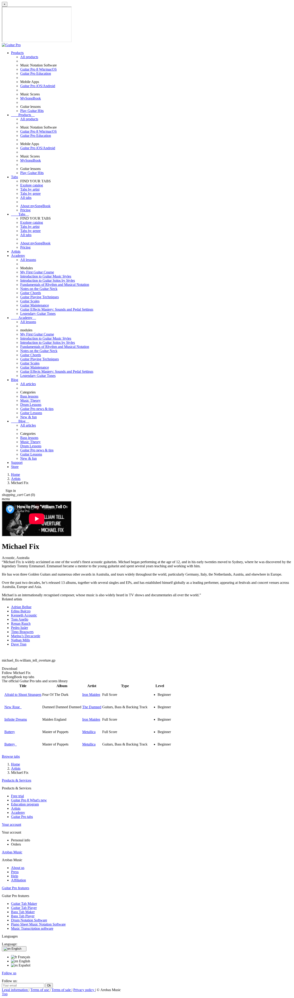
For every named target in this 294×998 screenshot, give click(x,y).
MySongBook (30, 98)
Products (17, 53)
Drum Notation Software (29, 920)
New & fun (28, 417)
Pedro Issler (19, 628)
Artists (15, 251)
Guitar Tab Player (24, 908)
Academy (18, 256)
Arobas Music (12, 852)
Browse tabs (11, 756)
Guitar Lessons (31, 413)
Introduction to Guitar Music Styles (45, 276)
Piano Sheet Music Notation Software (38, 924)
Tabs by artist (30, 189)
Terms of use (40, 990)
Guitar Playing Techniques (39, 297)
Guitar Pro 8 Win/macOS (38, 69)
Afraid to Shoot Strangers (22, 695)
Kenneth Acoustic (24, 615)
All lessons (28, 260)
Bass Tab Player (22, 916)
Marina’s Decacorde (25, 636)
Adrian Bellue (21, 607)
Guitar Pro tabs (22, 817)
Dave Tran (18, 644)
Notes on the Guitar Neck (38, 289)
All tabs (25, 198)
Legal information (15, 990)
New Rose (13, 707)
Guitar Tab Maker (24, 904)
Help (14, 876)
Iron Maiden (91, 695)
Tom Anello (19, 619)
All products (29, 57)
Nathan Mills (20, 640)
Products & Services (16, 780)
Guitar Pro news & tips (37, 409)
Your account (11, 824)
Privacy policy (84, 990)
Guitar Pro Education (35, 73)
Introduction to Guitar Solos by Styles (47, 280)
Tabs (14, 177)
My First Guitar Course (37, 272)
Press (15, 872)
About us (17, 868)
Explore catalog (31, 185)
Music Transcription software (32, 928)
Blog (14, 380)
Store (15, 467)
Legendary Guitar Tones (38, 313)
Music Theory (30, 400)
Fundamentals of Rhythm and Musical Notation (54, 285)
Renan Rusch (21, 623)
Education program (25, 804)
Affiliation (18, 880)
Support (17, 463)
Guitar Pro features (15, 888)
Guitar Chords (30, 293)
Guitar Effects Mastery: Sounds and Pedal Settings (56, 309)
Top (5, 994)
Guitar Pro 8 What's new (29, 800)
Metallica (89, 732)
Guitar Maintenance (34, 305)
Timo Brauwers (22, 632)
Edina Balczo (21, 611)
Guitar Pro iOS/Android (37, 86)
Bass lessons (29, 396)
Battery (9, 732)
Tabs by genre (30, 193)
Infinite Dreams (15, 719)
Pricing (25, 210)
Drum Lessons (30, 405)
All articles (28, 384)
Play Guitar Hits (32, 111)
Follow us (9, 973)
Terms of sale (61, 990)
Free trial (17, 796)
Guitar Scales (30, 301)
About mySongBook (35, 206)
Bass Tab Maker (23, 912)
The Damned (91, 707)
